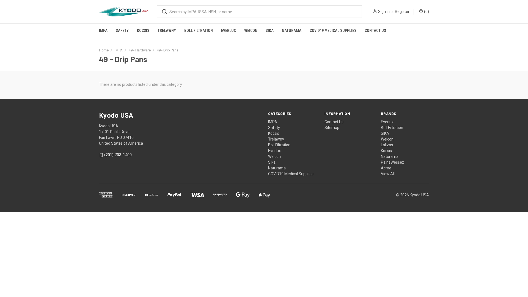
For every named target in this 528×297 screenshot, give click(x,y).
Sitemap (331, 127)
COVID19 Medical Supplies (333, 30)
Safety (122, 30)
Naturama (291, 30)
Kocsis (143, 30)
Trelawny (167, 30)
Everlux (228, 30)
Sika (270, 30)
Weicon (250, 30)
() (426, 11)
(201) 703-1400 (118, 155)
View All (388, 174)
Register (402, 11)
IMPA (103, 30)
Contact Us (375, 30)
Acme (386, 168)
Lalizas (387, 145)
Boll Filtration (198, 30)
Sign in (384, 11)
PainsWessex (392, 162)
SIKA (385, 133)
